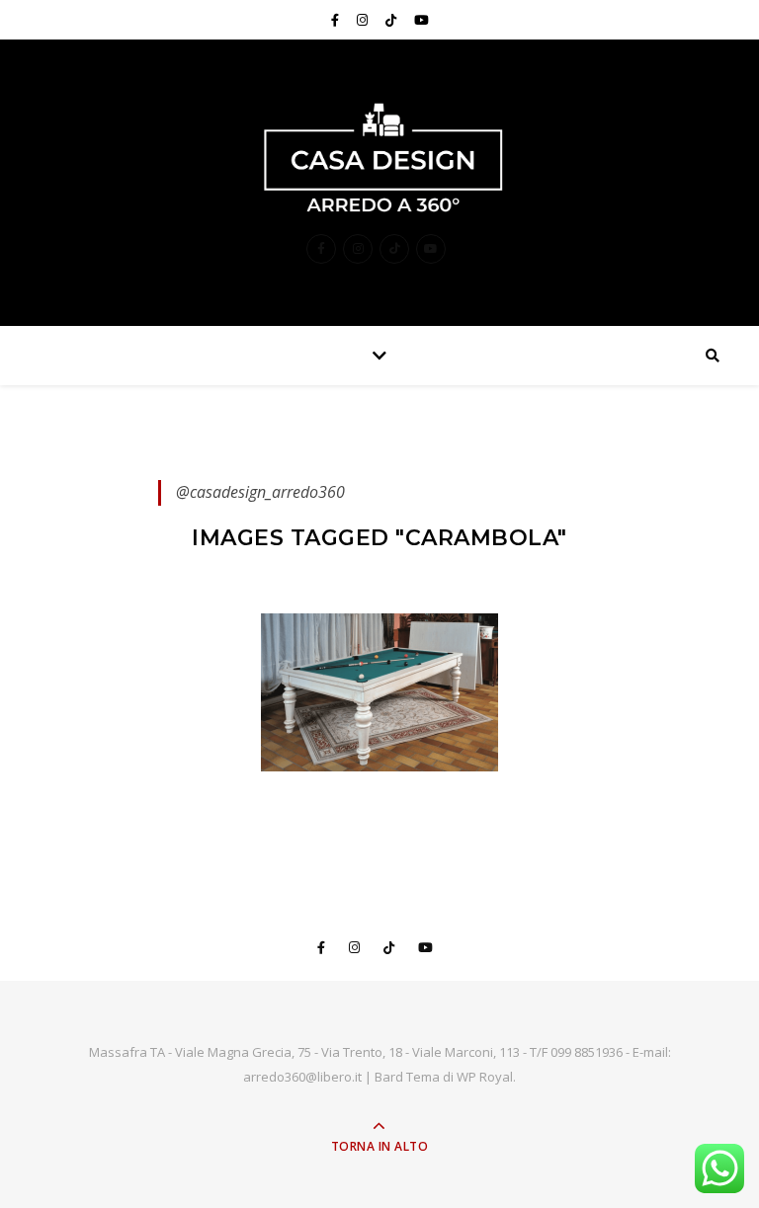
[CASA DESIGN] (379, 157)
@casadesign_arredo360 (260, 492)
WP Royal (485, 1077)
